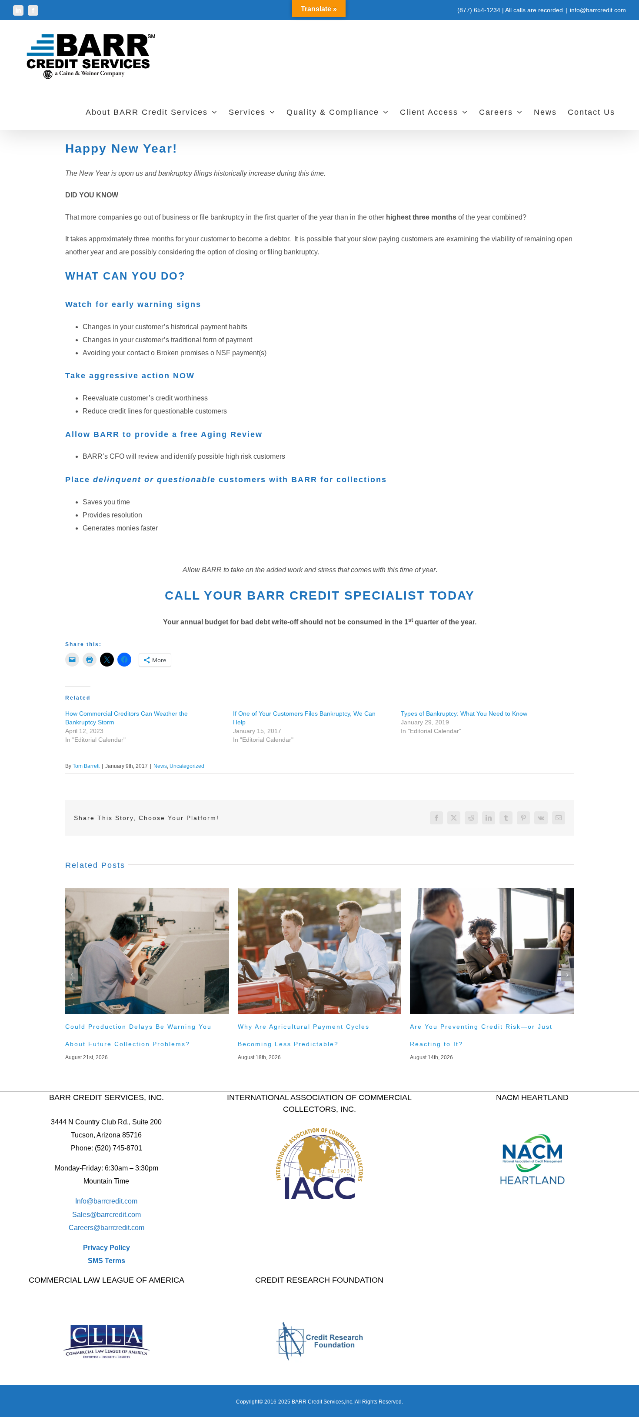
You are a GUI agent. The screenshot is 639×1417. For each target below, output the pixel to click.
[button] (71, 974)
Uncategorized (187, 766)
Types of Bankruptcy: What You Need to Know (464, 713)
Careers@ (84, 1227)
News (160, 766)
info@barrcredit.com (598, 10)
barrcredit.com (119, 1214)
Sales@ (84, 1214)
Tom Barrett (86, 766)
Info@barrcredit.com (106, 1201)
